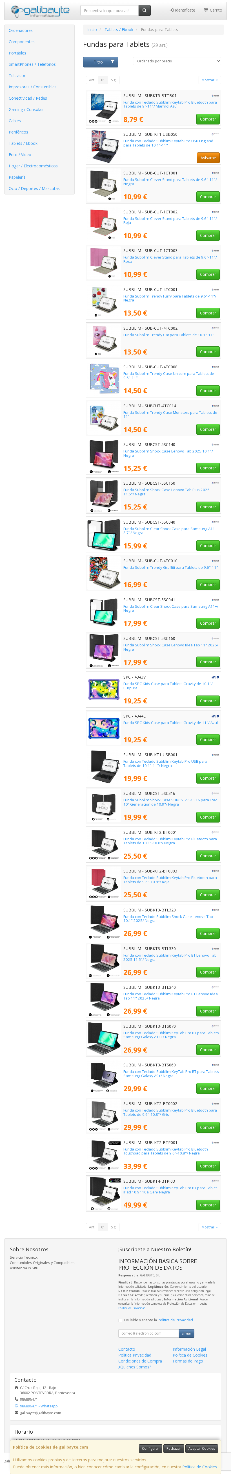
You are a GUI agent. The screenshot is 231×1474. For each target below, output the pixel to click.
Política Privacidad (134, 1355)
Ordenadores (21, 30)
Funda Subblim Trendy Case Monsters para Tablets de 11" (170, 414)
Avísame (208, 157)
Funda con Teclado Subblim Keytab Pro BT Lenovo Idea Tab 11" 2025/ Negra (170, 996)
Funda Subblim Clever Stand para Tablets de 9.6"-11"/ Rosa (170, 259)
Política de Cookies (199, 1466)
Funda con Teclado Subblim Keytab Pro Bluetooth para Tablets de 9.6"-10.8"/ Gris (170, 1112)
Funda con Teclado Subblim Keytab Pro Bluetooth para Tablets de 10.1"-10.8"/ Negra (170, 841)
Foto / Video (20, 154)
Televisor (17, 75)
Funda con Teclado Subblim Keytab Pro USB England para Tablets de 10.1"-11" (168, 143)
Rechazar (173, 1448)
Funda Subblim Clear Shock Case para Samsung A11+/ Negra (170, 608)
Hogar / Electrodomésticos (33, 166)
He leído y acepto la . (159, 1320)
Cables (15, 120)
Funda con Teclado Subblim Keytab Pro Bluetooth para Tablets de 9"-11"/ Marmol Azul (170, 104)
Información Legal (189, 1349)
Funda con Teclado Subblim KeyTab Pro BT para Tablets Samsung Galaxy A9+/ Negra (171, 1073)
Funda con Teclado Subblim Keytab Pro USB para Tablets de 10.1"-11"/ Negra (165, 763)
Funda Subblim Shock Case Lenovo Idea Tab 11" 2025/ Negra (170, 647)
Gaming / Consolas (26, 109)
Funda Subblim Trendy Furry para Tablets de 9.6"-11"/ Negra (169, 298)
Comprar (208, 119)
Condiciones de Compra (140, 1361)
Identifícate (184, 10)
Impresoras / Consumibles (33, 86)
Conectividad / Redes (28, 98)
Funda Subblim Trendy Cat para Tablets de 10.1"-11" (168, 334)
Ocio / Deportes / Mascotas (34, 188)
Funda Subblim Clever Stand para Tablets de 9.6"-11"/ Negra (170, 181)
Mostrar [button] (208, 80)
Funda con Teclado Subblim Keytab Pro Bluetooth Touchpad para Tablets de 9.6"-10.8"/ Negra (165, 1151)
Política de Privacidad (132, 1308)
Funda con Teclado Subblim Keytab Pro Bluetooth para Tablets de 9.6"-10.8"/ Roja (170, 879)
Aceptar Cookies (201, 1448)
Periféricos (18, 132)
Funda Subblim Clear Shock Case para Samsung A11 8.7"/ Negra (169, 530)
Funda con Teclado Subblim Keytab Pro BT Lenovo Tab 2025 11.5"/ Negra (170, 957)
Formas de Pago (188, 1361)
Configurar (150, 1448)
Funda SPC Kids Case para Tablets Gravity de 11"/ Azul (170, 722)
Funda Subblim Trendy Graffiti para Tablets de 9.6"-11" (170, 567)
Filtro (98, 62)
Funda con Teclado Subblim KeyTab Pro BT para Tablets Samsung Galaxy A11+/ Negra (171, 1035)
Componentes (22, 41)
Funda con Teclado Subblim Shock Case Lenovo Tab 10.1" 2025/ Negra (168, 918)
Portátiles (17, 53)
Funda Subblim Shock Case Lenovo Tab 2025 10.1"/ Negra (168, 453)
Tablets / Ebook (23, 143)
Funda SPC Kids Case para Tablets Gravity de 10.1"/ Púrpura (168, 685)
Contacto (126, 1349)
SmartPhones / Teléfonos (32, 64)
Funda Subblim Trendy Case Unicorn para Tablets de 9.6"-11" (168, 375)
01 (103, 80)
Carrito (215, 10)
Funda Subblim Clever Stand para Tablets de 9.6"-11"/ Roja (170, 220)
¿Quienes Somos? (134, 1367)
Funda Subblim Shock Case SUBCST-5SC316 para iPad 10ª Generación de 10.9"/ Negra (170, 802)
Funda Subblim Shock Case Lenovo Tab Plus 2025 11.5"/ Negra (166, 492)
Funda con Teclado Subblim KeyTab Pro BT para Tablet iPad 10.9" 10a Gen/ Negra (170, 1190)
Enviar (186, 1333)
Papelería (17, 177)
